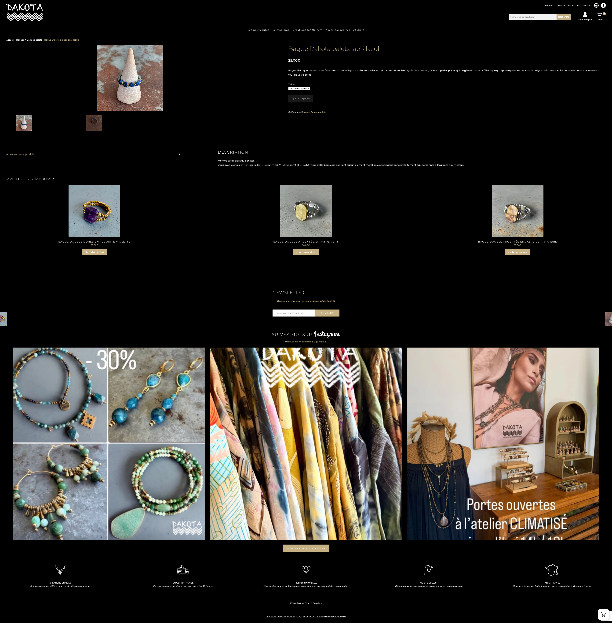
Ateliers (358, 29)
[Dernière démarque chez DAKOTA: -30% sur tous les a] (109, 444)
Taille (291, 84)
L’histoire (548, 5)
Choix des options (94, 252)
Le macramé (281, 29)
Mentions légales (338, 616)
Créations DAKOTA (306, 29)
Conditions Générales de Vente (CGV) (284, 616)
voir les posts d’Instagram (306, 548)
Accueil (10, 40)
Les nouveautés (258, 29)
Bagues (20, 40)
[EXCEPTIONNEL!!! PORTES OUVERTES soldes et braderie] (306, 444)
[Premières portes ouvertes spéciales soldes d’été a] (503, 444)
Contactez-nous (565, 5)
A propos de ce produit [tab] (20, 154)
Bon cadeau (583, 5)
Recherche (563, 16)
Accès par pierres (338, 29)
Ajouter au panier (301, 98)
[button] (603, 614)
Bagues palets (34, 40)
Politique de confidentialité (316, 616)
